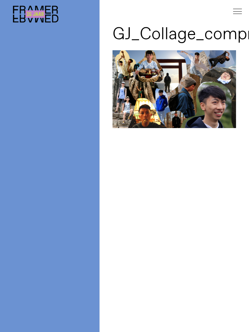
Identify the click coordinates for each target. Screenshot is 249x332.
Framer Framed (35, 14)
